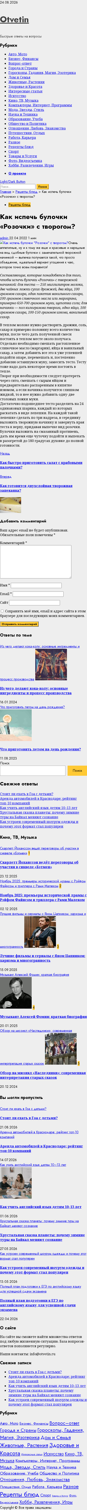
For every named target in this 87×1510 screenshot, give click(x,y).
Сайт (4, 602)
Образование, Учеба (25, 119)
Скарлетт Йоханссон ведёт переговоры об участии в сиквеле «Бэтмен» (39, 864)
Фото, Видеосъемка (25, 160)
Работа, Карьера (22, 137)
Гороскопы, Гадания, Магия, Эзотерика (42, 72)
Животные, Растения (26, 82)
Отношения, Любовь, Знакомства (37, 128)
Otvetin (14, 19)
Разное (14, 142)
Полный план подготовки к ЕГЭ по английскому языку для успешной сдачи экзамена (40, 1289)
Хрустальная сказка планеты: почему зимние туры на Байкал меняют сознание (39, 814)
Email (6, 593)
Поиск (5, 763)
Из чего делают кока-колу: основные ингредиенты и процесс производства (36, 690)
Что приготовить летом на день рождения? (32, 707)
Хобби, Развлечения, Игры (31, 165)
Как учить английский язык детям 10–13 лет (38, 807)
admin (4, 238)
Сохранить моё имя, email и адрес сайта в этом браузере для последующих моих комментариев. (43, 613)
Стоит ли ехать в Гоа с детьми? (26, 794)
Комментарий (13, 543)
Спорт (13, 151)
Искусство (17, 95)
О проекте (17, 173)
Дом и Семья (19, 77)
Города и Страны (23, 68)
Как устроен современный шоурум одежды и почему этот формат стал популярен (39, 824)
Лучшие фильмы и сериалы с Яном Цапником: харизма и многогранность (42, 958)
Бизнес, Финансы (23, 58)
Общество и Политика (27, 123)
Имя (5, 585)
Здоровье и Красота (25, 86)
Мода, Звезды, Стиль (26, 109)
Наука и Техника (23, 114)
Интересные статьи (25, 91)
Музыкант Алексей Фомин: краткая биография (34, 974)
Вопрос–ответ (20, 63)
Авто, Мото (17, 54)
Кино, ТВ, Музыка (23, 100)
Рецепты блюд (21, 146)
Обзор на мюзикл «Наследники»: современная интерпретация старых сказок (43, 1075)
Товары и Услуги (22, 156)
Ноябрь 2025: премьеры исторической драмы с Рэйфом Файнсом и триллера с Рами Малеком (43, 883)
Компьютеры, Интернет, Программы (40, 105)
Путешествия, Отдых (26, 133)
